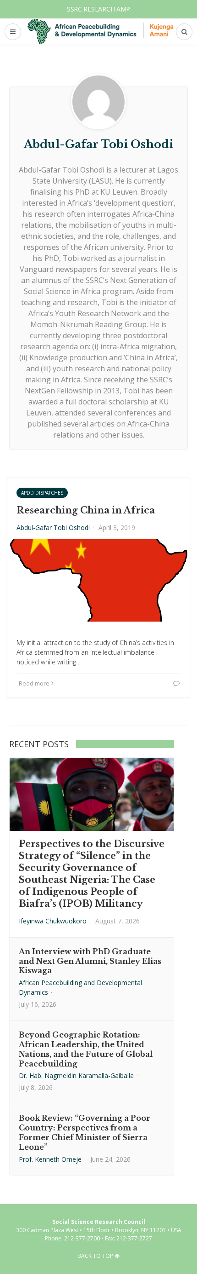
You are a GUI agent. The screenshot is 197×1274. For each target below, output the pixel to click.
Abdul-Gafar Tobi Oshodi (53, 527)
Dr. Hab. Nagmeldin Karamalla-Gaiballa (76, 1075)
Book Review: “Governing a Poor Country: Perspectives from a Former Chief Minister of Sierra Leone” (84, 1132)
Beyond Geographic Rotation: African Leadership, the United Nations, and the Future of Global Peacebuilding (86, 1049)
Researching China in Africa (85, 510)
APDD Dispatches (42, 493)
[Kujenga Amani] (100, 31)
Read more (34, 683)
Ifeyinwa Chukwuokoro (53, 921)
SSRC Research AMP (98, 9)
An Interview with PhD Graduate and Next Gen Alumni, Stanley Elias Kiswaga (90, 961)
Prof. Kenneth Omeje (50, 1159)
